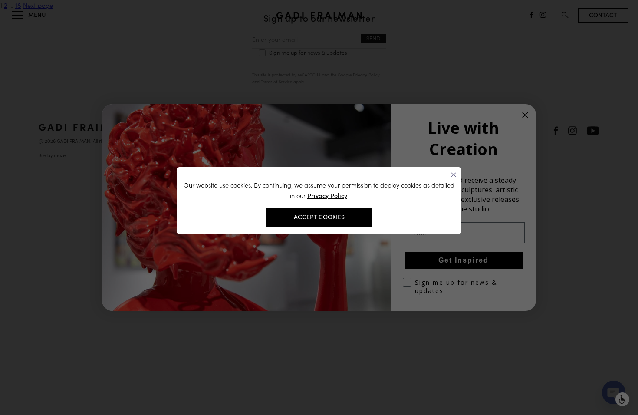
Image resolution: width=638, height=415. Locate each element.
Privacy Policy (327, 195)
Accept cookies (319, 217)
